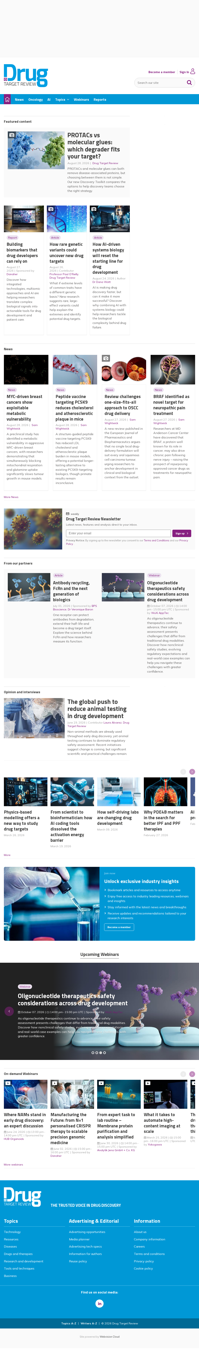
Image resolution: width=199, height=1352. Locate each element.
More (7, 855)
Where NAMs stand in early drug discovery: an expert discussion (25, 1120)
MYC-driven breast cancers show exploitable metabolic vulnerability (24, 407)
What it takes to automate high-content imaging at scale (162, 1123)
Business (10, 1276)
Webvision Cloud (110, 1336)
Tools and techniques (19, 1268)
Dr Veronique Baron (80, 609)
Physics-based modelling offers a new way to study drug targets (22, 820)
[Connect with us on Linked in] (99, 1303)
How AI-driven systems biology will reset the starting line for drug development (108, 258)
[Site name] (26, 86)
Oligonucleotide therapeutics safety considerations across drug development (168, 591)
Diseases (10, 1246)
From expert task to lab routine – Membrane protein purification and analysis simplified (116, 1125)
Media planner (79, 1239)
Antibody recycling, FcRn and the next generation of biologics (71, 591)
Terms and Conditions (156, 540)
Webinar (154, 575)
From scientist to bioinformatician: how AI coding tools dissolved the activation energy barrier (71, 826)
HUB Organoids (14, 1139)
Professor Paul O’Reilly (64, 274)
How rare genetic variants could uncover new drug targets (67, 252)
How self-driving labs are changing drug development (118, 818)
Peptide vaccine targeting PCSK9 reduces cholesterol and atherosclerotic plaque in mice (74, 407)
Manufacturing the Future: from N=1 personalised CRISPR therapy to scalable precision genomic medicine (71, 1128)
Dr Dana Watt (102, 282)
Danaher (12, 274)
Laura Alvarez (113, 722)
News (11, 390)
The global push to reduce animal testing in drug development (97, 709)
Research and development (23, 1261)
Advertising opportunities (87, 1232)
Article (55, 237)
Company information (149, 1239)
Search (189, 82)
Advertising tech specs (85, 1246)
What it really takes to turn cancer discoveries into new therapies (64, 1002)
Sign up (180, 533)
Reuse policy (78, 1261)
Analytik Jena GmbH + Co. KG (116, 1150)
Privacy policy (144, 1261)
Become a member (161, 72)
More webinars (13, 1164)
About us (140, 1232)
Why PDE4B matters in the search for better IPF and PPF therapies (163, 820)
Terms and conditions (149, 1254)
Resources (11, 1239)
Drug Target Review (105, 163)
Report (12, 237)
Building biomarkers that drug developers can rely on (22, 252)
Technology (12, 1232)
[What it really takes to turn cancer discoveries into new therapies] (104, 1053)
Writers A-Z (89, 1323)
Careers (139, 1246)
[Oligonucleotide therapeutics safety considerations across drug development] (101, 1053)
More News (11, 497)
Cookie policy (143, 1268)
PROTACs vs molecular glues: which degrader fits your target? (93, 145)
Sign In (184, 72)
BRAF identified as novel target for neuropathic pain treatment (171, 405)
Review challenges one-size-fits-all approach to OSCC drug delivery (123, 405)
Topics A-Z (68, 1323)
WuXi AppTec (160, 613)
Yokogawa (155, 1144)
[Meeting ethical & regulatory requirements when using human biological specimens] (93, 1053)
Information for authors (85, 1254)
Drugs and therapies (18, 1254)
